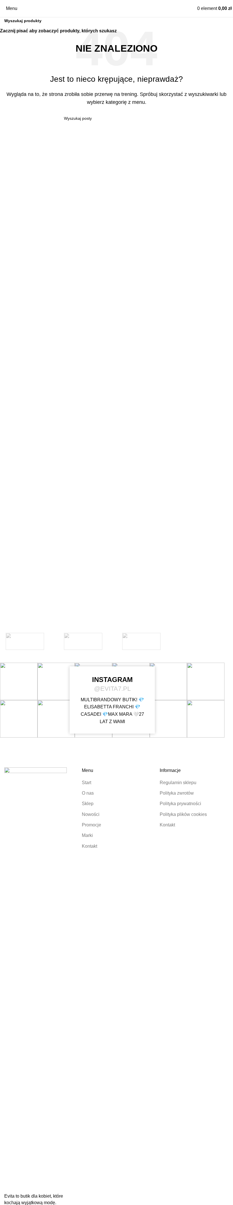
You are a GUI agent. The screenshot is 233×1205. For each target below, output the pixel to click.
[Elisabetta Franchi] (25, 641)
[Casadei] (83, 641)
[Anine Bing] (141, 641)
